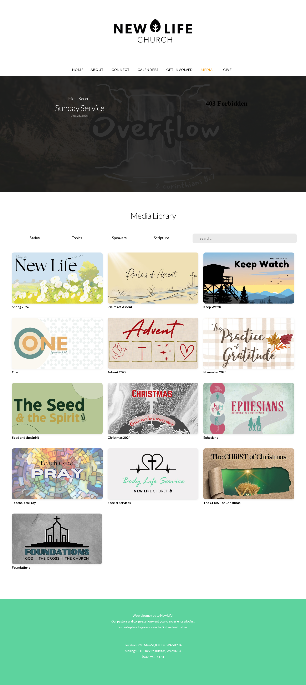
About (97, 69)
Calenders (148, 69)
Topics (77, 238)
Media (207, 69)
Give (227, 69)
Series (35, 238)
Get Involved (180, 69)
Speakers (119, 238)
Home (77, 69)
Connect (121, 69)
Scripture (161, 238)
